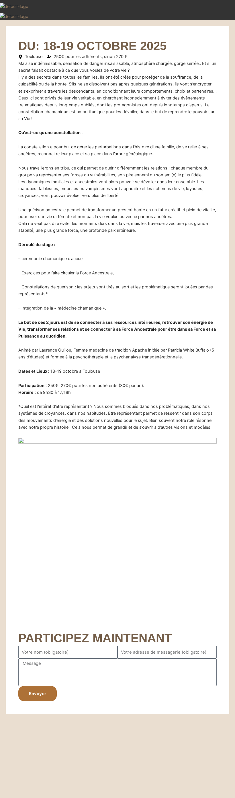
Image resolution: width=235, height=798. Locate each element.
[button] (227, 7)
